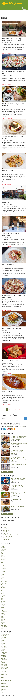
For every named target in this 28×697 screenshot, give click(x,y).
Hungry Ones (6, 530)
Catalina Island (4, 635)
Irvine (2, 650)
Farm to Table (4, 582)
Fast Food (3, 583)
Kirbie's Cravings (7, 531)
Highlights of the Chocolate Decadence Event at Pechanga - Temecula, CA (19, 452)
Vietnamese (4, 626)
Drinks (2, 580)
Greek (2, 594)
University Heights (5, 694)
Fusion (2, 592)
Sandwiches (4, 611)
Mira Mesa (3, 661)
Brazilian (3, 556)
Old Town (3, 671)
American (3, 549)
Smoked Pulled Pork (16, 499)
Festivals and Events (6, 585)
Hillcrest (3, 649)
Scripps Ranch (4, 685)
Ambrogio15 (6, 202)
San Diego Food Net (7, 536)
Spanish (3, 614)
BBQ (2, 552)
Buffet (2, 562)
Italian (2, 599)
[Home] (13, 3)
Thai (2, 620)
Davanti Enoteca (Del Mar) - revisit (12, 329)
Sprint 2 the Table (7, 537)
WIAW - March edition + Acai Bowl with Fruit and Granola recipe (18, 479)
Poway (2, 677)
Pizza (2, 608)
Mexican (3, 607)
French (2, 591)
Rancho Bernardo (5, 679)
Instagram (10, 429)
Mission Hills (4, 665)
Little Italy (3, 658)
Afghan (2, 546)
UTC (2, 692)
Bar (2, 555)
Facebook (9, 426)
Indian (2, 597)
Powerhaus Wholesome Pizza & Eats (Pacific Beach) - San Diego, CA (19, 459)
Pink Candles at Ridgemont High (10, 534)
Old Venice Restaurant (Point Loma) (12, 137)
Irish (2, 598)
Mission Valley (4, 667)
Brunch (2, 561)
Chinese (3, 571)
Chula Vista (3, 637)
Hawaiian (3, 595)
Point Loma (3, 676)
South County (4, 688)
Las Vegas (3, 655)
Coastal (3, 640)
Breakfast (3, 558)
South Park (3, 689)
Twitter (5, 429)
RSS (23, 426)
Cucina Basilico (7, 391)
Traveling (3, 691)
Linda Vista (3, 656)
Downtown (3, 646)
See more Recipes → (7, 513)
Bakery (2, 553)
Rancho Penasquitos (6, 680)
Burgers (3, 564)
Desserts (3, 577)
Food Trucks (4, 588)
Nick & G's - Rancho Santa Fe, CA (13, 72)
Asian (2, 550)
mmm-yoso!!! (6, 533)
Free (2, 589)
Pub (2, 610)
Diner (2, 579)
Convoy (3, 641)
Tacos (2, 617)
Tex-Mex (3, 619)
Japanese (3, 601)
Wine (2, 628)
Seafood (3, 613)
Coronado (3, 643)
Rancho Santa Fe (5, 682)
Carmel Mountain (5, 634)
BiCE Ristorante (8, 264)
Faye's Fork (5, 528)
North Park (3, 670)
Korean (3, 602)
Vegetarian (3, 625)
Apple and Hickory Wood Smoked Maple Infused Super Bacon (18, 486)
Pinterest (8, 429)
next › (15, 409)
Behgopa (5, 527)
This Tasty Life (6, 539)
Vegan (2, 623)
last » (20, 409)
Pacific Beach (4, 674)
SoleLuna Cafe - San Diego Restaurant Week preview (12, 39)
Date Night (3, 576)
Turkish (3, 622)
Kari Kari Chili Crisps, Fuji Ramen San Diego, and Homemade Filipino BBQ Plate (19, 437)
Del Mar (3, 644)
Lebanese (3, 604)
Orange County (4, 673)
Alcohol (3, 547)
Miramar (3, 662)
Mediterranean (4, 605)
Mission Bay (4, 664)
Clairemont (3, 638)
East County (4, 647)
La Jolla (3, 653)
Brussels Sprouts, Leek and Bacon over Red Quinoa (17, 507)
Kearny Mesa (4, 652)
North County (4, 668)
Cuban (2, 574)
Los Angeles (4, 659)
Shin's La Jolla (7, 170)
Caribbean (3, 568)
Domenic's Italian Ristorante (12, 361)
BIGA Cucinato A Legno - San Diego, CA (13, 105)
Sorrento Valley (4, 686)
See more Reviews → (7, 471)
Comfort (3, 573)
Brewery (3, 559)
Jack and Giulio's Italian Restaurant (10, 234)
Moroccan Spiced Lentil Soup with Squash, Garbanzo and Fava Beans (18, 494)
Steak (2, 616)
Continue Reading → (7, 53)
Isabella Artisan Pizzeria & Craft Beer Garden (13, 296)
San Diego (3, 683)
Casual (2, 570)
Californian (3, 567)
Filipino (2, 586)
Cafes (2, 565)
